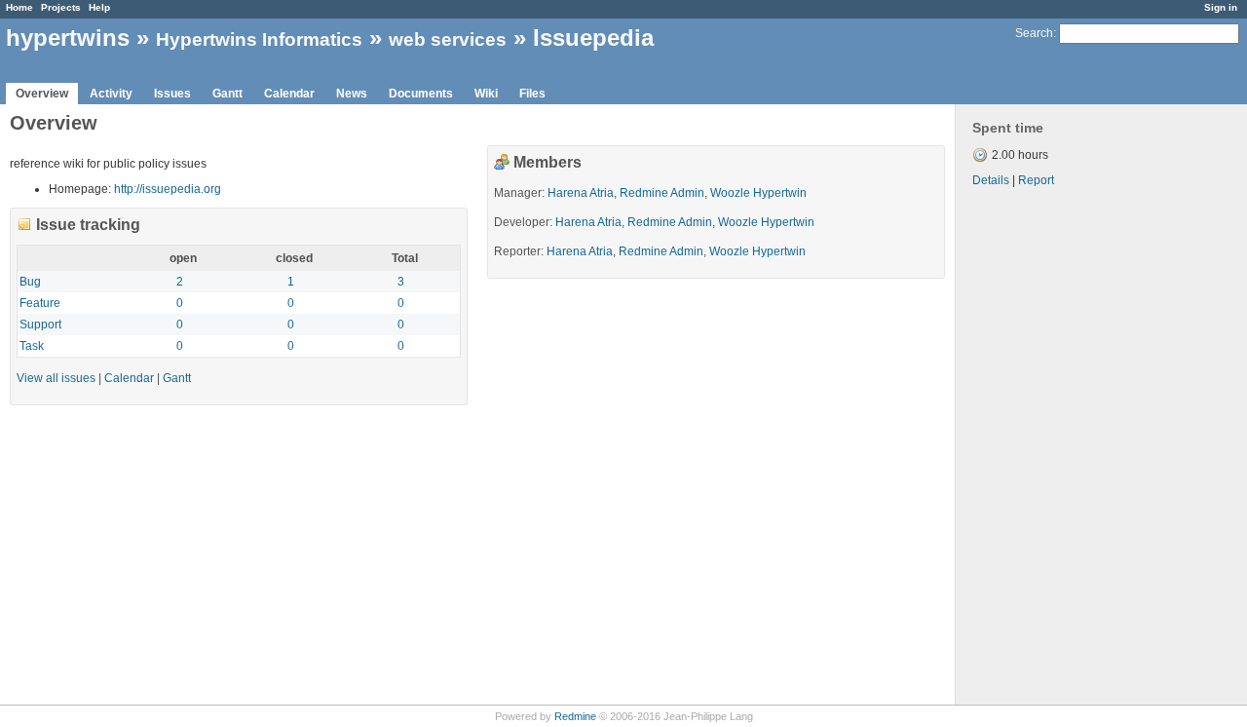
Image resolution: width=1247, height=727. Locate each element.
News (351, 93)
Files (532, 93)
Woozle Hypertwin (758, 193)
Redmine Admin (662, 193)
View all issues (56, 378)
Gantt (227, 93)
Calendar (289, 93)
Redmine (575, 716)
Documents (421, 93)
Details (990, 180)
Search (1034, 33)
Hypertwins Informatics (259, 39)
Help (99, 7)
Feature (39, 303)
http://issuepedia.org (167, 189)
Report (1036, 180)
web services (448, 39)
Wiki (486, 93)
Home (19, 7)
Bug (30, 281)
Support (40, 324)
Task (31, 346)
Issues (172, 93)
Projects (61, 7)
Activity (111, 93)
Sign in (1220, 7)
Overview (42, 93)
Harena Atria (581, 193)
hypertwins (68, 37)
